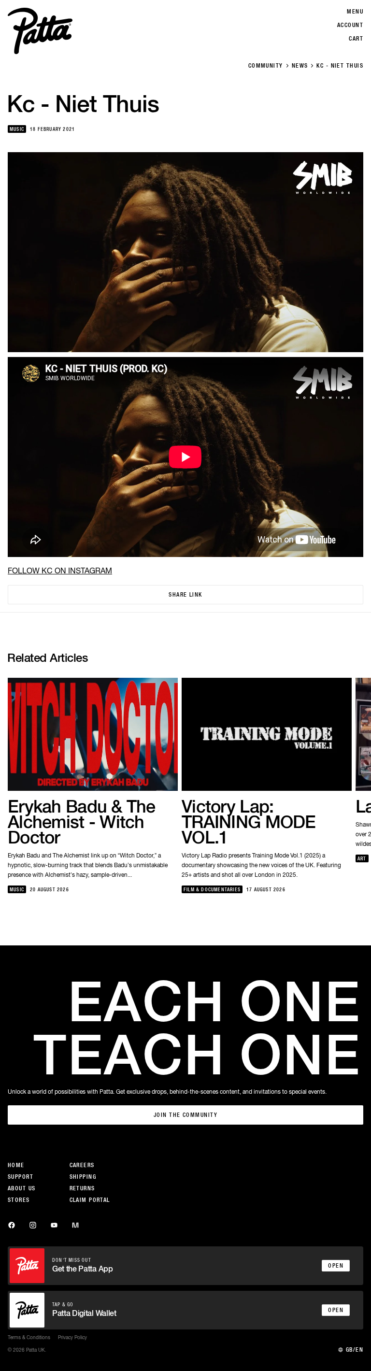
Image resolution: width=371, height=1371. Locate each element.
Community (265, 65)
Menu (355, 11)
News (300, 65)
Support (20, 1176)
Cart (356, 38)
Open (335, 1265)
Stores (19, 1200)
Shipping (83, 1176)
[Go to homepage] (40, 31)
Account (350, 25)
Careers (82, 1165)
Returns (82, 1188)
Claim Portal (90, 1200)
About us (22, 1188)
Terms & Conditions (29, 1337)
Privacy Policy (72, 1337)
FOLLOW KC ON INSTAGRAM (60, 570)
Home (16, 1165)
